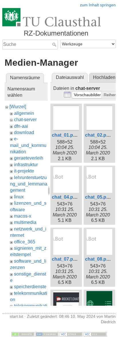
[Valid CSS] (95, 334)
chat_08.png (98, 259)
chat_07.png (65, 259)
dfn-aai (21, 126)
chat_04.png (65, 197)
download (24, 132)
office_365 (24, 241)
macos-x (22, 216)
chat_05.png (98, 197)
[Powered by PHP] (47, 334)
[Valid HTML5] (71, 334)
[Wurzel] (17, 106)
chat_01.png (65, 135)
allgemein (24, 113)
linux (19, 196)
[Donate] (22, 334)
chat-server (25, 119)
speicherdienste (30, 286)
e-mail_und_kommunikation (28, 145)
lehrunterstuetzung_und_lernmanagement (28, 184)
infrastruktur (26, 164)
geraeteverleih (28, 158)
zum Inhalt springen (98, 5)
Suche (55, 44)
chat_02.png (98, 135)
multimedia (25, 222)
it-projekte (24, 170)
